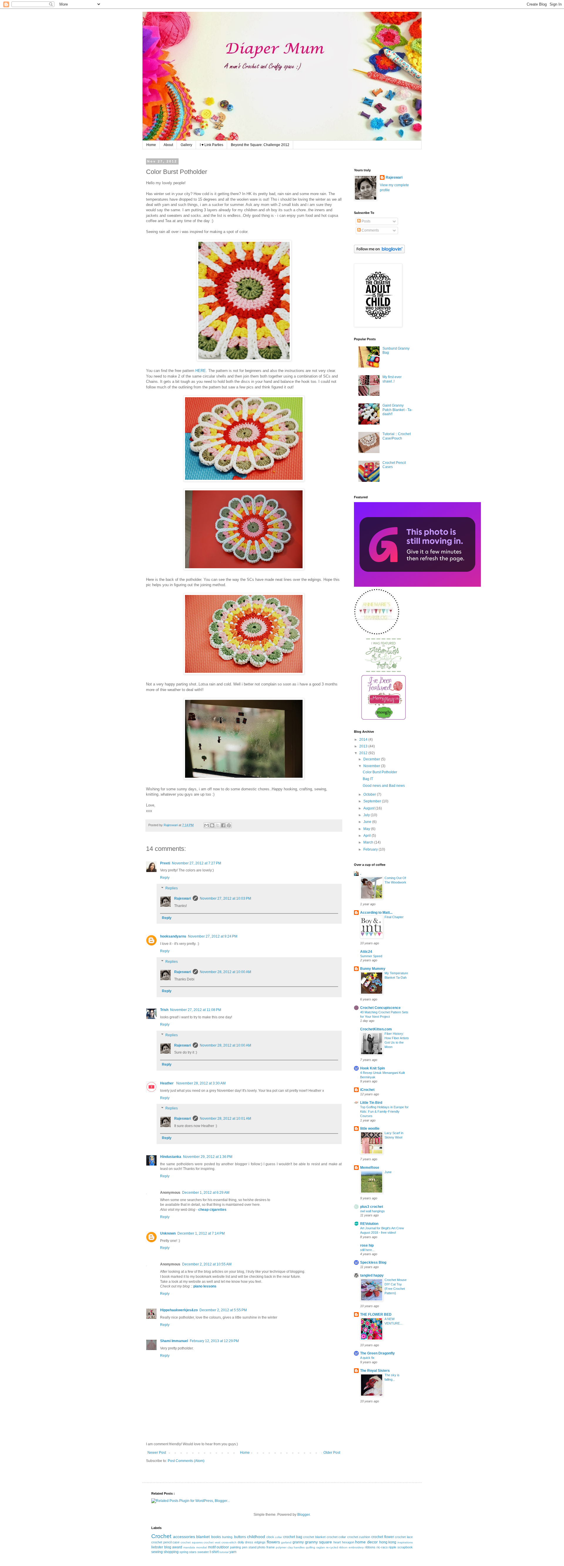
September (372, 801)
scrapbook (405, 1547)
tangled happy (372, 1275)
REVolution (369, 1224)
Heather (167, 1083)
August (369, 808)
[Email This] (206, 825)
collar (278, 1537)
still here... (367, 1250)
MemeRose (369, 1168)
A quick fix (367, 1357)
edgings (260, 1542)
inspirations (405, 1542)
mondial (201, 1547)
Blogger (303, 1515)
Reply (164, 878)
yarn (232, 1552)
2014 (363, 739)
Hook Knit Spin (372, 1068)
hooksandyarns (173, 936)
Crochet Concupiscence (380, 1008)
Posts (365, 221)
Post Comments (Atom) (186, 1461)
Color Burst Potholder (380, 772)
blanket (203, 1536)
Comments (370, 230)
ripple (392, 1547)
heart (337, 1542)
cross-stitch (228, 1542)
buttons (240, 1537)
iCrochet (367, 1090)
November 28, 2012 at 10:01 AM (225, 1118)
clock (270, 1537)
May (367, 829)
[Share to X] (218, 825)
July (367, 815)
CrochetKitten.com (376, 1029)
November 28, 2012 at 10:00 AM (225, 972)
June (367, 822)
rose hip (367, 1245)
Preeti (165, 863)
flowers (273, 1542)
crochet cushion (358, 1537)
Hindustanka (170, 1157)
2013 (363, 746)
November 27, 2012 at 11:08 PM (195, 1010)
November (372, 766)
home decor (366, 1542)
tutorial (224, 1552)
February (371, 849)
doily (241, 1542)
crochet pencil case (165, 1542)
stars (193, 1552)
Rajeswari (182, 898)
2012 (363, 753)
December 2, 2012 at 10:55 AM (206, 1264)
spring (183, 1552)
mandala (189, 1547)
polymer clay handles (290, 1547)
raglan (320, 1547)
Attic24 (366, 952)
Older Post (331, 1453)
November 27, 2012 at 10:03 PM (225, 898)
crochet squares (192, 1542)
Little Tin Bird (371, 1103)
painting (235, 1547)
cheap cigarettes (212, 1210)
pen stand (249, 1547)
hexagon (348, 1542)
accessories (184, 1536)
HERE (200, 370)
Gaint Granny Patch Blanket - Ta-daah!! (397, 409)
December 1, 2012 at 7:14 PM (201, 1233)
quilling (310, 1547)
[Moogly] (383, 718)
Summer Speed (371, 956)
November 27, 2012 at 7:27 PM (196, 863)
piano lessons (204, 1286)
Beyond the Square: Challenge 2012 (260, 145)
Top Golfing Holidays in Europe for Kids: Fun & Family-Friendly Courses (384, 1111)
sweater (203, 1552)
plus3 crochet (371, 1207)
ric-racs (382, 1547)
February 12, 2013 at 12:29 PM (214, 1341)
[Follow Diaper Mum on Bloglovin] (379, 252)
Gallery (186, 145)
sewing (157, 1552)
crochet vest (212, 1542)
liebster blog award (166, 1547)
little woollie (370, 1128)
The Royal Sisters (375, 1371)
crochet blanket (314, 1537)
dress (249, 1542)
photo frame (266, 1547)
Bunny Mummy (372, 969)
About (168, 145)
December (372, 759)
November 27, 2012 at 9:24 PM (212, 936)
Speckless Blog (373, 1262)
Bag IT (368, 779)
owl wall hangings (372, 1211)
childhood (256, 1536)
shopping (171, 1552)
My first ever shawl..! (392, 379)
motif (212, 1547)
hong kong (388, 1542)
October (370, 794)
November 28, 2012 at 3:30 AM (201, 1083)
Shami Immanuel (174, 1341)
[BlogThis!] (212, 825)
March (368, 842)
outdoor (222, 1547)
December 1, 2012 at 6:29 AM (205, 1193)
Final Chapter (394, 917)
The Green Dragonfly (377, 1353)
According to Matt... (376, 913)
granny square (318, 1542)
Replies (171, 888)
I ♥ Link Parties (211, 145)
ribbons (370, 1547)
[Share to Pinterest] (229, 825)
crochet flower (382, 1537)
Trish (164, 1010)
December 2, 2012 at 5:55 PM (223, 1310)
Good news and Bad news (384, 786)
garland (286, 1542)
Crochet (161, 1536)
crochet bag (292, 1537)
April (367, 836)
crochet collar (336, 1537)
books (216, 1537)
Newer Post (156, 1453)
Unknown (168, 1233)
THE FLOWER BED (376, 1314)
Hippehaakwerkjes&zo (179, 1310)
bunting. (227, 1537)
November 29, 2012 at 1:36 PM (207, 1157)
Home (151, 145)
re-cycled (332, 1547)
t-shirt (214, 1552)
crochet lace (404, 1537)
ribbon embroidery (351, 1547)
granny (298, 1542)
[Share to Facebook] (223, 825)
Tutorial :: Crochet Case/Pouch (396, 436)
